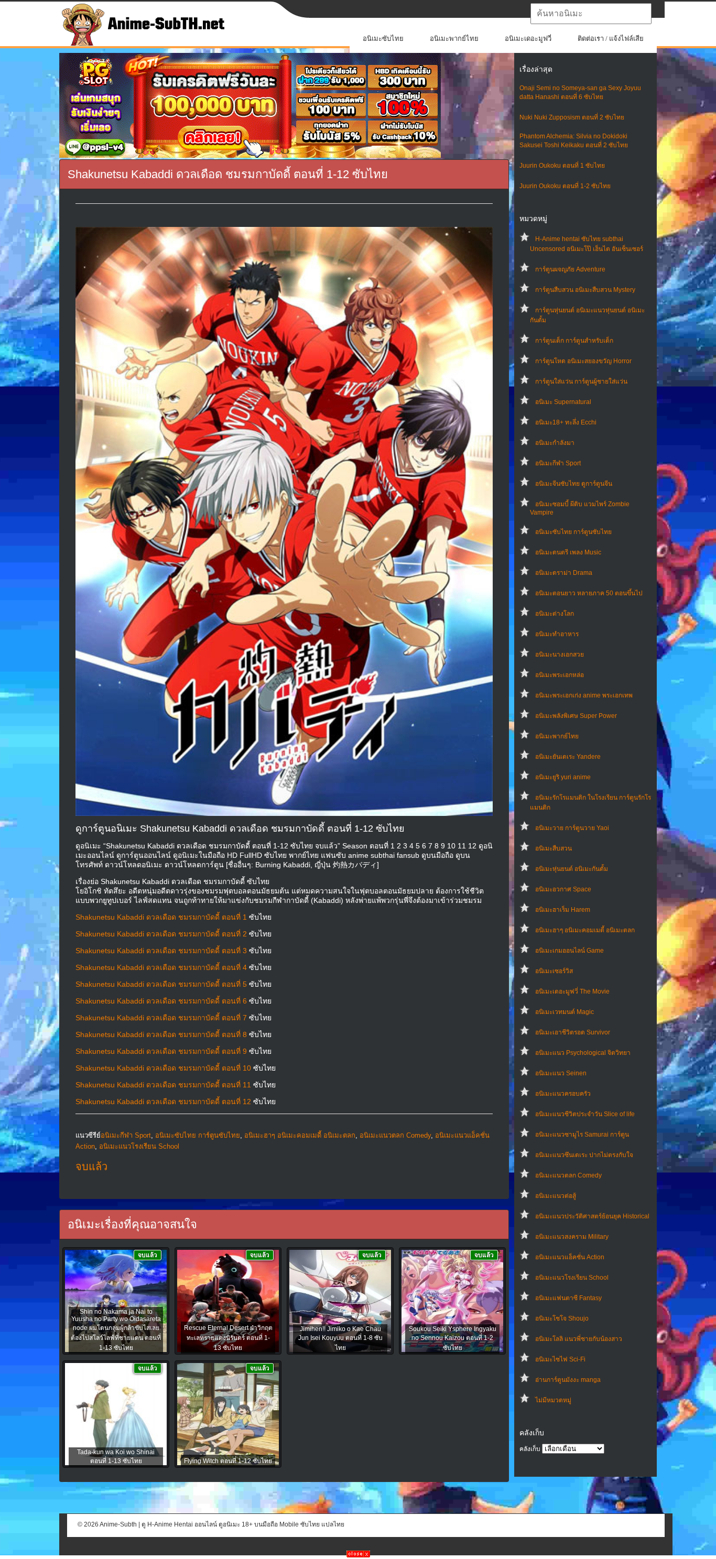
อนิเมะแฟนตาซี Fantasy (568, 1298)
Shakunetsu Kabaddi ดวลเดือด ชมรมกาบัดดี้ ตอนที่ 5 (161, 984)
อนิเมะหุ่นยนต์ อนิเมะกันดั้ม (571, 869)
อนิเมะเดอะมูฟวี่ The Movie (572, 991)
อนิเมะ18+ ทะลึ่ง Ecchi (565, 422)
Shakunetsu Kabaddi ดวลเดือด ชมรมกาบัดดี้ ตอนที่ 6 (161, 1001)
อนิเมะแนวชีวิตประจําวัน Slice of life (585, 1114)
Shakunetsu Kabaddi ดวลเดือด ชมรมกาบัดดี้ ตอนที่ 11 (163, 1085)
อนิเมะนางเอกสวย (559, 654)
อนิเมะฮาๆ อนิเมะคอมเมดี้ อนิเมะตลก (585, 930)
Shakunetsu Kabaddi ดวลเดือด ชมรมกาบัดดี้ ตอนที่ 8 (161, 1034)
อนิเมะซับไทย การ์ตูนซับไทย (573, 532)
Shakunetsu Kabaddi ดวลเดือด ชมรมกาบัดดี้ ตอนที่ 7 (161, 1017)
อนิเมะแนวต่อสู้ (555, 1196)
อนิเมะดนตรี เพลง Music (568, 552)
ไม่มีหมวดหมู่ (553, 1400)
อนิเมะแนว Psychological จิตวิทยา (583, 1052)
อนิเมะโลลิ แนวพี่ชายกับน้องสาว (578, 1339)
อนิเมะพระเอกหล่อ (559, 675)
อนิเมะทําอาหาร (557, 634)
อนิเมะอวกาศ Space (563, 889)
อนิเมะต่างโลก (554, 613)
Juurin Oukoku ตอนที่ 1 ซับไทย (562, 165)
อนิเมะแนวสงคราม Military (572, 1236)
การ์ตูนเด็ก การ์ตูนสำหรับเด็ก (574, 340)
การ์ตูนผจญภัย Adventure (570, 269)
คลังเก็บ (529, 1449)
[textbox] (591, 13)
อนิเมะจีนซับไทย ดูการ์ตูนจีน (573, 483)
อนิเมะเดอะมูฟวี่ (528, 38)
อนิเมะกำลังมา (554, 442)
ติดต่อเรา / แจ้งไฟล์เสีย (611, 38)
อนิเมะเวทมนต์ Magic (564, 1012)
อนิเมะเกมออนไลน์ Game (569, 950)
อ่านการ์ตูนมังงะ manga (568, 1379)
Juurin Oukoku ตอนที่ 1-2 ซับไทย (565, 186)
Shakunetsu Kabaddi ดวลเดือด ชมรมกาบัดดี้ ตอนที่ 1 (161, 917)
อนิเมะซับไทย (383, 38)
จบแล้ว (91, 1166)
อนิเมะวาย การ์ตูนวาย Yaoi (572, 828)
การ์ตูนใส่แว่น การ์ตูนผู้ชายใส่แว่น (581, 381)
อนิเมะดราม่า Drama (563, 572)
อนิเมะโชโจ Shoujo (562, 1318)
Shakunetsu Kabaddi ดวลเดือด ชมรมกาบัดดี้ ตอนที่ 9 (161, 1051)
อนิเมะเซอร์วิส (554, 971)
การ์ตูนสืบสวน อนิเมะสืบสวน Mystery (585, 289)
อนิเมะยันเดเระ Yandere (568, 756)
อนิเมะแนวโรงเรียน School (572, 1277)
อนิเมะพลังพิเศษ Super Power (576, 715)
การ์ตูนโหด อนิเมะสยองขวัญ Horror (583, 361)
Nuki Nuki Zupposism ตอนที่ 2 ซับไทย (571, 117)
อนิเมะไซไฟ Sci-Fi (560, 1359)
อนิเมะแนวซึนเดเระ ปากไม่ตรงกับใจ (584, 1155)
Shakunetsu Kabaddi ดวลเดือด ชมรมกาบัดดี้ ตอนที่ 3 (161, 950)
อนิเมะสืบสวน (553, 848)
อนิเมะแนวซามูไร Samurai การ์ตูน (582, 1134)
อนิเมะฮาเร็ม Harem (562, 909)
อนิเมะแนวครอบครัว (563, 1093)
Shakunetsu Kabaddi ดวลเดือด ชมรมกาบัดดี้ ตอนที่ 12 (163, 1101)
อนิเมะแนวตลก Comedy (568, 1175)
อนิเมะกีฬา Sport (558, 463)
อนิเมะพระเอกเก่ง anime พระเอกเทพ (584, 695)
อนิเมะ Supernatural (563, 402)
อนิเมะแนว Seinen (561, 1073)
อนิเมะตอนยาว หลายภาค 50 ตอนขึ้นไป (589, 593)
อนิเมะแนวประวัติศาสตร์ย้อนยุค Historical (592, 1216)
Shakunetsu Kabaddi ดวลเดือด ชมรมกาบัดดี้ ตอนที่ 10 (163, 1068)
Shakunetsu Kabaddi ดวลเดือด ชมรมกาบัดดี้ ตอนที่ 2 (161, 934)
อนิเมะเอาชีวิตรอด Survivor (572, 1032)
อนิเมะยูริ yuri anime (563, 777)
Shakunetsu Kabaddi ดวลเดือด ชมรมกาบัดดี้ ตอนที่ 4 (161, 967)
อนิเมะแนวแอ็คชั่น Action (569, 1257)
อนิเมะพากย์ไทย (454, 38)
